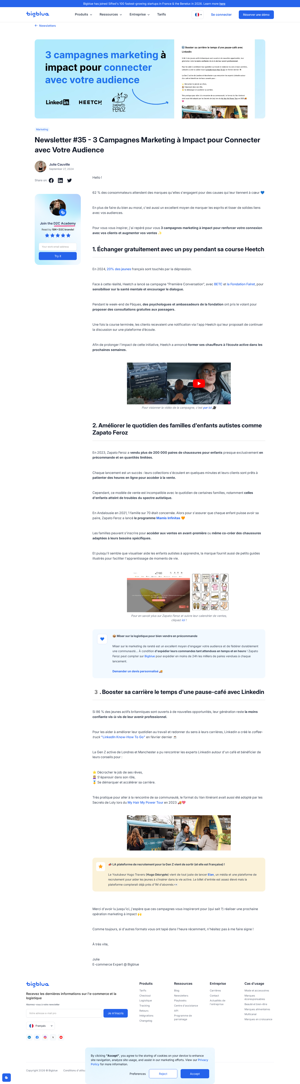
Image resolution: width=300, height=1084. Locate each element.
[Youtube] (61, 1037)
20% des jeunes (119, 269)
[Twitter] (53, 1037)
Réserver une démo (256, 14)
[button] (82, 14)
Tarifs (161, 14)
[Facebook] (37, 1037)
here (222, 3)
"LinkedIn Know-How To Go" (123, 737)
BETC (218, 284)
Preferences (138, 1073)
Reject (163, 1073)
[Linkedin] (29, 1037)
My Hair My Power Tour (145, 802)
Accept (195, 1073)
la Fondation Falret (241, 284)
